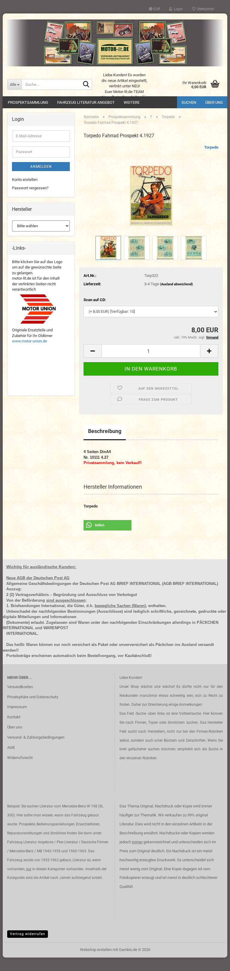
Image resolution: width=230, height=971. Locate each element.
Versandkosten (20, 687)
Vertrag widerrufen (27, 934)
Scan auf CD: (95, 300)
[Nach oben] (214, 962)
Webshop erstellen (96, 949)
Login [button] (177, 9)
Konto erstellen (24, 179)
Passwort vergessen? (30, 188)
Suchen (188, 102)
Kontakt (13, 717)
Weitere (132, 102)
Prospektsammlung (28, 102)
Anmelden (41, 166)
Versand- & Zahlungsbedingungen (35, 737)
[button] (154, 8)
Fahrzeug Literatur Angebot (86, 102)
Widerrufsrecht (20, 757)
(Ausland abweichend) (176, 284)
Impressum (17, 707)
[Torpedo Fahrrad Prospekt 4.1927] (151, 189)
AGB (11, 747)
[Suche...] (86, 84)
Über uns (214, 102)
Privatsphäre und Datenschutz (32, 697)
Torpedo (211, 147)
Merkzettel (205, 9)
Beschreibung (104, 431)
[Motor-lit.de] (115, 42)
